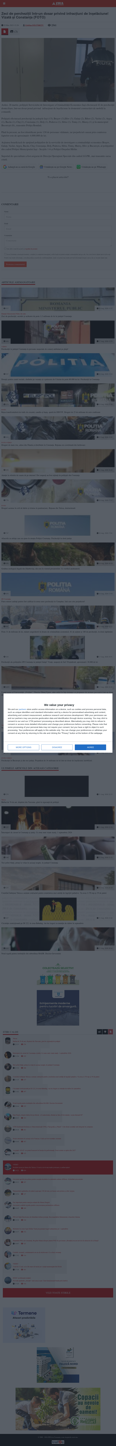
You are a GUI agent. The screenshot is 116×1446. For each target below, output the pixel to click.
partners (22, 709)
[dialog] (58, 723)
